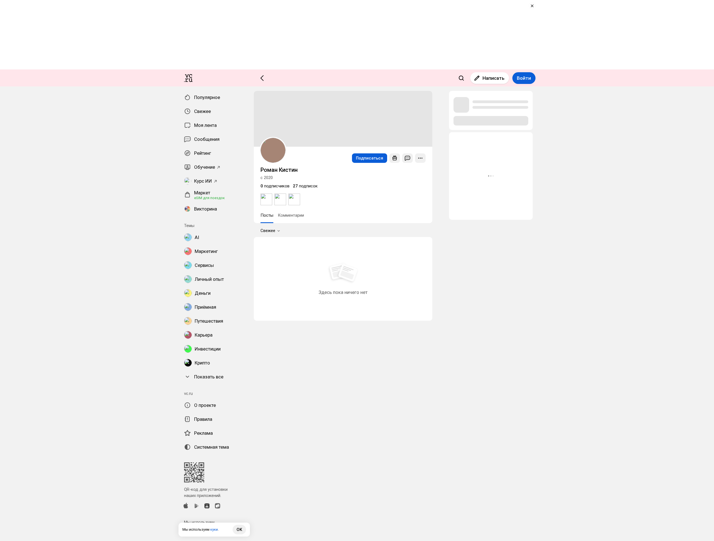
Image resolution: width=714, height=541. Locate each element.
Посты (266, 215)
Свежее (267, 230)
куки (214, 529)
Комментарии (291, 215)
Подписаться (369, 158)
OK (239, 529)
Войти (524, 78)
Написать (494, 78)
